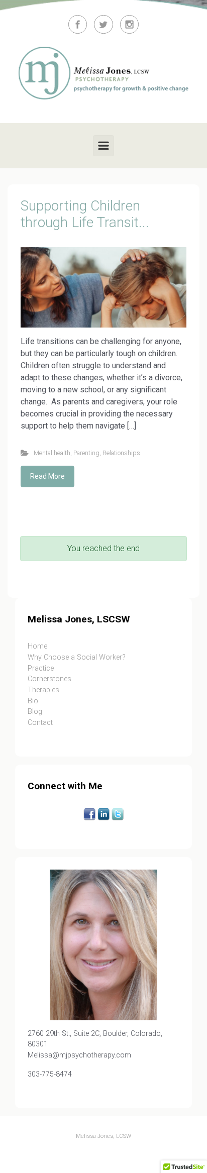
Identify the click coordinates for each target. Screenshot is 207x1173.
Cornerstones (49, 679)
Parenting (86, 453)
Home (37, 646)
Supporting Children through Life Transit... (85, 214)
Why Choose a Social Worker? (77, 657)
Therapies (43, 690)
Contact (40, 722)
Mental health (52, 453)
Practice (41, 668)
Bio (33, 701)
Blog (35, 711)
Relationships (121, 453)
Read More (47, 476)
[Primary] (103, 145)
